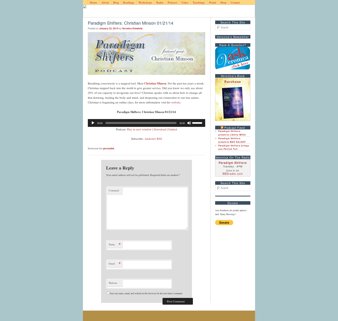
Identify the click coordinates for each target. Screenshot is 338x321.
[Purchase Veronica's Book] (232, 102)
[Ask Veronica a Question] (232, 58)
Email (115, 263)
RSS (159, 139)
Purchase (232, 81)
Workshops (145, 2)
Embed (172, 129)
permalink (108, 148)
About (105, 2)
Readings (128, 2)
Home (93, 2)
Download (160, 129)
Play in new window (139, 129)
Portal (212, 2)
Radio (160, 2)
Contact (235, 2)
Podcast (172, 2)
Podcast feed (234, 128)
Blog (116, 2)
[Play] (93, 123)
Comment (114, 190)
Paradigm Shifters (233, 163)
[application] (146, 123)
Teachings (199, 2)
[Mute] (189, 123)
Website (113, 283)
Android (150, 139)
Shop (223, 2)
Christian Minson (155, 83)
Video (185, 2)
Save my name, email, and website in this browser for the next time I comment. (146, 293)
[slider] (197, 122)
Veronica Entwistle (132, 28)
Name (115, 244)
